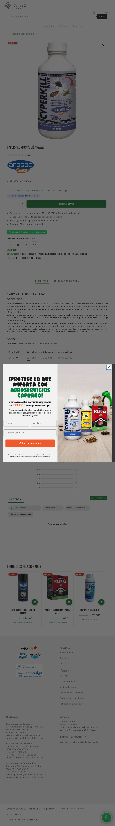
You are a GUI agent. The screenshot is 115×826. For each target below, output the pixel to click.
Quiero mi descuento (30, 443)
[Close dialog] (108, 367)
